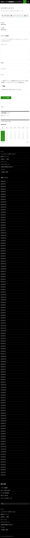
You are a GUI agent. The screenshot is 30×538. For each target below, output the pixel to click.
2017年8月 (3, 456)
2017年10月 (3, 451)
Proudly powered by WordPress (7, 536)
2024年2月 (3, 258)
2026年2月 (3, 196)
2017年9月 (3, 454)
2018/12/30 (3, 28)
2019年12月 (3, 384)
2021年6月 (3, 341)
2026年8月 (3, 181)
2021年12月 (3, 325)
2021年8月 (3, 335)
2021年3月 (3, 348)
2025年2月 (3, 227)
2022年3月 (3, 317)
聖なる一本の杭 (4, 495)
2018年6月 (3, 431)
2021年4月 (3, 346)
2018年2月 (3, 441)
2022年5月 (3, 312)
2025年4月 (3, 222)
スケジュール (4, 161)
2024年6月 (3, 248)
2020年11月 (3, 359)
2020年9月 (3, 364)
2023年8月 (3, 274)
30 (2, 140)
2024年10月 (3, 238)
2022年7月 (3, 307)
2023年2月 (3, 289)
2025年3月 (3, 225)
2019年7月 (3, 397)
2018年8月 (3, 426)
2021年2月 (3, 351)
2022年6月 (3, 310)
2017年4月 (3, 467)
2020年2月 (3, 379)
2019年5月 (3, 402)
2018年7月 (3, 428)
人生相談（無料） (5, 172)
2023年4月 (3, 284)
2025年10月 (3, 207)
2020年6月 (3, 371)
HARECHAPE (13, 10)
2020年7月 (3, 369)
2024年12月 (3, 232)
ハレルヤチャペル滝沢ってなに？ (8, 154)
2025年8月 (3, 212)
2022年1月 (3, 323)
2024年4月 (3, 253)
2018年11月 (3, 418)
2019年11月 (3, 387)
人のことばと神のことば (6, 498)
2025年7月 (3, 214)
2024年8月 (3, 243)
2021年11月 (3, 328)
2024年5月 (3, 250)
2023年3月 (3, 286)
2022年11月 (3, 297)
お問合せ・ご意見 (5, 159)
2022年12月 (3, 294)
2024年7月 (3, 245)
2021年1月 (3, 353)
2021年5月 (3, 343)
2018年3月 (3, 438)
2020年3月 (3, 377)
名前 (2, 62)
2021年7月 (3, 338)
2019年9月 (3, 392)
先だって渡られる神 (5, 490)
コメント (4, 44)
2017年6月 (3, 462)
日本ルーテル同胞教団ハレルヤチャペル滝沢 (12, 2)
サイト (2, 74)
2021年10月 (3, 330)
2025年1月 (3, 230)
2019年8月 (3, 395)
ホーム (2, 151)
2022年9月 (3, 302)
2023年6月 (3, 279)
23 (2, 138)
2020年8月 (3, 366)
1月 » (28, 142)
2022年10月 (3, 299)
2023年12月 (3, 263)
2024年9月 (3, 240)
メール (3, 68)
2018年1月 (3, 444)
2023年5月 (3, 281)
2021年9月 (3, 333)
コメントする (20, 10)
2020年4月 (3, 374)
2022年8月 (3, 305)
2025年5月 (3, 220)
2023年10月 (3, 268)
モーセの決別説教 (5, 493)
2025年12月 (3, 202)
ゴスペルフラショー (5, 164)
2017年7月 (3, 459)
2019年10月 (3, 389)
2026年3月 (3, 194)
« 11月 (2, 142)
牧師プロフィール (5, 115)
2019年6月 (3, 400)
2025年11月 (3, 204)
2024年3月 (3, 256)
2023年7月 (3, 276)
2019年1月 (3, 413)
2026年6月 (3, 186)
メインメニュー (28, 1)
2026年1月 (3, 199)
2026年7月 (3, 183)
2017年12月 (3, 446)
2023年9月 (3, 271)
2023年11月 (3, 266)
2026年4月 (3, 191)
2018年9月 (3, 423)
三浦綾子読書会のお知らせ (7, 166)
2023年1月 (3, 292)
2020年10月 (3, 361)
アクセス (3, 169)
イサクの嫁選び (4, 487)
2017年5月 (3, 464)
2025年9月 (3, 209)
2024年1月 (3, 261)
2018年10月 (3, 420)
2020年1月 (3, 382)
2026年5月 (3, 189)
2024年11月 (3, 235)
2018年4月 (3, 436)
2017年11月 (3, 449)
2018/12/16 (3, 23)
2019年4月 (3, 405)
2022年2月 (3, 320)
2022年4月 (3, 315)
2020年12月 (3, 356)
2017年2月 (3, 472)
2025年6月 (3, 217)
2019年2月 (3, 410)
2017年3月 (3, 469)
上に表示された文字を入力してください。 (12, 89)
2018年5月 (3, 433)
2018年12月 (3, 415)
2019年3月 (3, 408)
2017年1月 (3, 474)
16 (2, 136)
